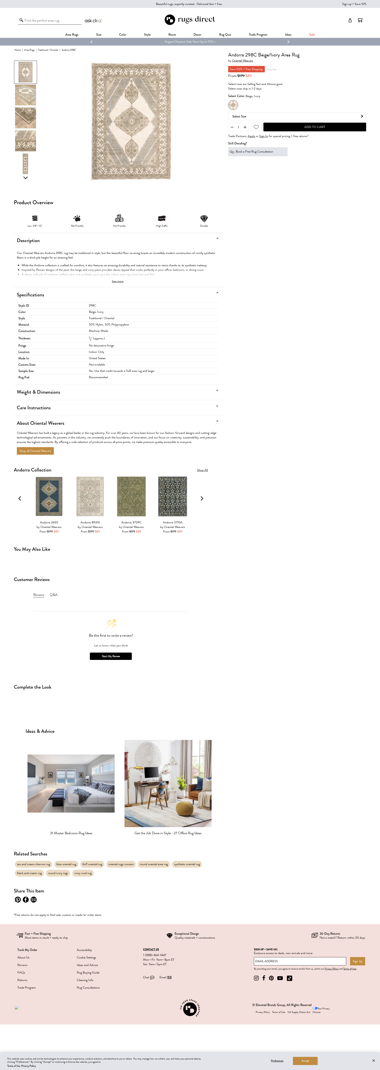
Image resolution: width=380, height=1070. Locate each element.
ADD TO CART (314, 127)
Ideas (288, 34)
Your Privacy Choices (321, 1010)
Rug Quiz (225, 34)
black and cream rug (29, 873)
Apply (251, 136)
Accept (305, 1060)
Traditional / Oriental (48, 50)
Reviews (22, 965)
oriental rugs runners (121, 864)
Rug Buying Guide (88, 972)
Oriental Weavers (242, 60)
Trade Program (258, 34)
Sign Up (358, 961)
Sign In (263, 136)
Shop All (202, 470)
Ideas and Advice (87, 965)
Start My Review (111, 656)
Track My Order (27, 950)
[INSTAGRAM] (256, 978)
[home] (189, 24)
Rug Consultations (88, 987)
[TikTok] (289, 978)
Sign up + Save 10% (354, 4)
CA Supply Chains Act (299, 1012)
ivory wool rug (83, 873)
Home (17, 50)
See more (118, 281)
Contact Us (151, 949)
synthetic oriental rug (187, 864)
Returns (22, 980)
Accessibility (84, 950)
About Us (23, 957)
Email (163, 977)
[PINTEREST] (271, 978)
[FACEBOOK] (263, 978)
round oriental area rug (154, 864)
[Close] (373, 1060)
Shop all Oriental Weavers (35, 451)
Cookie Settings (86, 957)
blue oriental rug (66, 864)
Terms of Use (349, 969)
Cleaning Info (85, 980)
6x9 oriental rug (92, 864)
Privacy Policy (332, 969)
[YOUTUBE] (280, 978)
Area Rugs (71, 34)
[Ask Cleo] (94, 20)
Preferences (277, 1060)
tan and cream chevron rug (33, 864)
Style (147, 34)
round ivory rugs (58, 873)
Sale (312, 34)
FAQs (21, 972)
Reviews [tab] (38, 594)
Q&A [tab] (53, 594)
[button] (360, 20)
